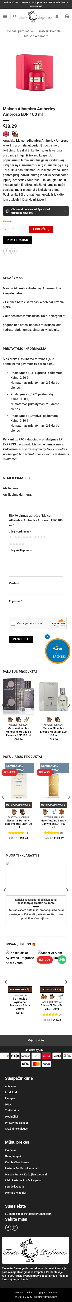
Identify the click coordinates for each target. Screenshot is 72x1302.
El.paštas (15, 601)
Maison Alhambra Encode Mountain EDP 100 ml (53, 732)
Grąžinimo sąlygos (16, 1128)
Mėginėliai (11, 1116)
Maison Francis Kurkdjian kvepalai (26, 1174)
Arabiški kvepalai (49, 31)
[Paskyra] (57, 16)
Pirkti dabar (17, 240)
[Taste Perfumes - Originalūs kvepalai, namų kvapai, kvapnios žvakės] (35, 16)
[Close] (47, 637)
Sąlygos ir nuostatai (47, 1292)
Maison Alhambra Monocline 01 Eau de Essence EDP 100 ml (18, 732)
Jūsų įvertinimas (20, 531)
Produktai (11, 1092)
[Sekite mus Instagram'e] (15, 1228)
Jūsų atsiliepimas (20, 550)
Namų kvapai (13, 1156)
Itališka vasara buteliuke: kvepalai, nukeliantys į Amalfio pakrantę (36, 901)
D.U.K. (8, 1104)
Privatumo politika (24, 1292)
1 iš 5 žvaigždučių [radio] (10, 537)
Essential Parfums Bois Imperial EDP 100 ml (18, 824)
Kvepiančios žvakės (17, 1162)
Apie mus (10, 1086)
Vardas (14, 583)
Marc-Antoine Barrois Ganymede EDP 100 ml (54, 824)
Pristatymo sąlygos (16, 1122)
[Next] (69, 713)
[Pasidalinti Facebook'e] (6, 251)
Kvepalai (10, 1150)
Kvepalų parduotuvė (20, 31)
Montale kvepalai (15, 1192)
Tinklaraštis (12, 1110)
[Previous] (3, 713)
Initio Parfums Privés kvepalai (23, 1180)
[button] (5, 16)
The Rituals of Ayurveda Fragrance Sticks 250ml (20, 1003)
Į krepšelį (41, 229)
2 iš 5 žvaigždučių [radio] (16, 537)
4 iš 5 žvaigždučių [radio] (39, 537)
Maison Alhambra (36, 36)
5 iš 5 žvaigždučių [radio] (16, 544)
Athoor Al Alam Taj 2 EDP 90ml (52, 1007)
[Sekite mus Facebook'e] (8, 1228)
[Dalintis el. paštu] (13, 251)
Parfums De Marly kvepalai (21, 1168)
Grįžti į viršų (36, 1040)
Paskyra (10, 1098)
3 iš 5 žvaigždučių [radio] (26, 537)
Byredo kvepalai (15, 1186)
